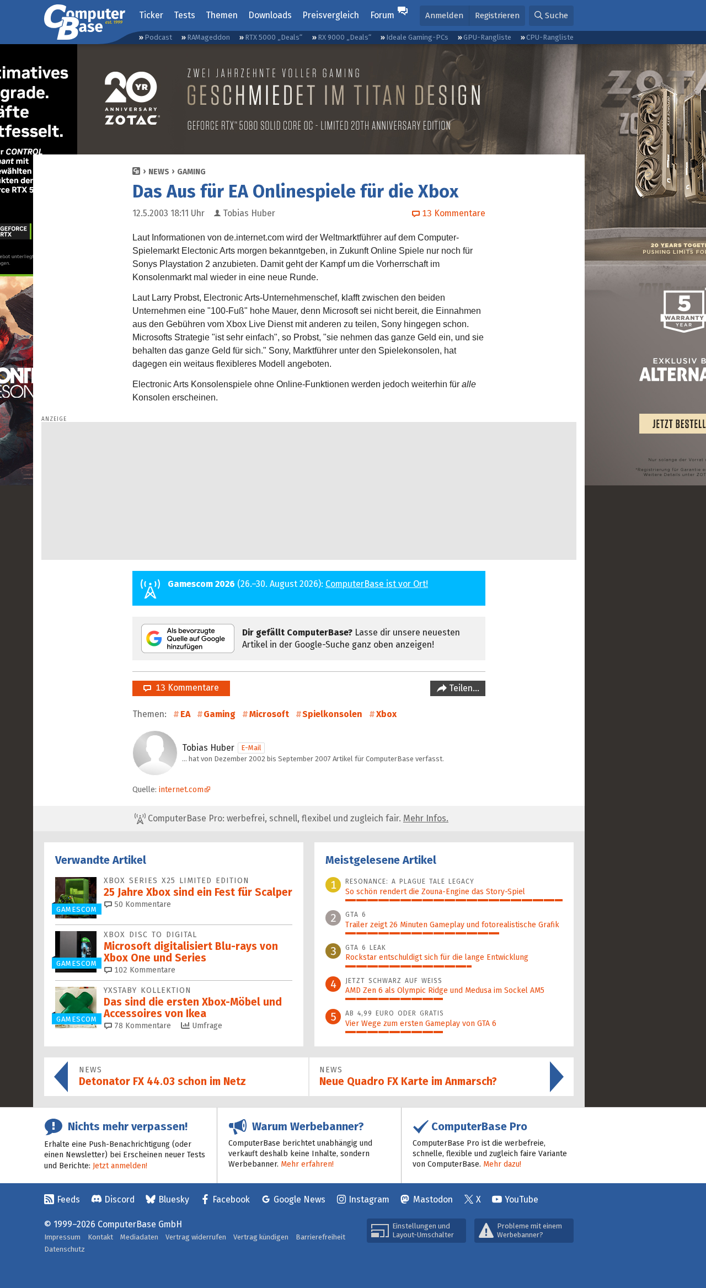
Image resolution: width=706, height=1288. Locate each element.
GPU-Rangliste (487, 37)
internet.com (181, 789)
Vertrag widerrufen (195, 1237)
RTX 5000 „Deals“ (273, 37)
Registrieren (497, 15)
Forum (382, 15)
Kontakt (100, 1237)
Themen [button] (222, 15)
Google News (299, 1199)
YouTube (521, 1199)
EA (185, 714)
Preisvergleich (330, 15)
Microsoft (269, 714)
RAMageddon (208, 37)
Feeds (68, 1199)
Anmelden (444, 15)
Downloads (270, 15)
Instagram (369, 1199)
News (158, 172)
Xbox (386, 714)
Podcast (158, 37)
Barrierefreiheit (320, 1237)
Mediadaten (139, 1237)
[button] (551, 16)
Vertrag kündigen (260, 1237)
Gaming (191, 172)
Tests (184, 15)
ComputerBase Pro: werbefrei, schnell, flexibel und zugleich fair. (297, 818)
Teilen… (463, 688)
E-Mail (251, 748)
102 (143, 970)
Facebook (231, 1199)
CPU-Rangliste (550, 37)
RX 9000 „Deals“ (344, 37)
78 (141, 1025)
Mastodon (433, 1199)
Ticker (151, 15)
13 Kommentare (185, 687)
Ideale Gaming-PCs (417, 37)
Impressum (62, 1237)
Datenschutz (64, 1249)
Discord (119, 1199)
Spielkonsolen (332, 714)
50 (141, 904)
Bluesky (173, 1199)
